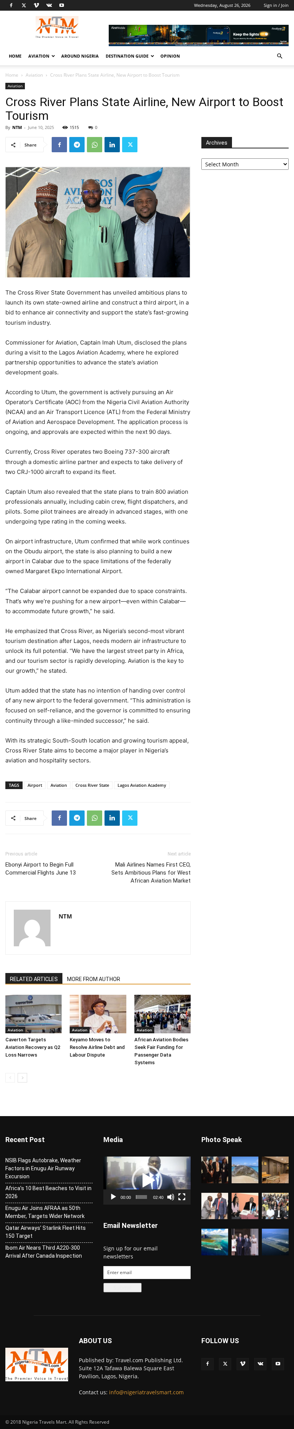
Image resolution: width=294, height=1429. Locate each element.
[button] (279, 56)
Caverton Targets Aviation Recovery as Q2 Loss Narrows (32, 1047)
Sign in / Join (276, 5)
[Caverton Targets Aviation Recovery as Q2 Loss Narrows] (33, 1014)
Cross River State (92, 785)
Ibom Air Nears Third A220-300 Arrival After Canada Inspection (43, 1252)
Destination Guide (127, 56)
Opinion (170, 56)
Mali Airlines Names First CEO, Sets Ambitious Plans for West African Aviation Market (151, 872)
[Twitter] (23, 5)
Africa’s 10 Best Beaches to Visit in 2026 (48, 1192)
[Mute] (171, 1197)
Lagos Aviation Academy (142, 785)
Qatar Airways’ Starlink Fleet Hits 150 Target (45, 1232)
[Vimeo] (36, 5)
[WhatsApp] (94, 144)
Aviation (38, 56)
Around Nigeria (80, 56)
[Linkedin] (112, 144)
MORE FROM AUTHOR (93, 979)
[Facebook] (11, 5)
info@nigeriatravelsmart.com (146, 1392)
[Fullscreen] (182, 1197)
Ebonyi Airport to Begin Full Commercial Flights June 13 (40, 868)
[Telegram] (77, 144)
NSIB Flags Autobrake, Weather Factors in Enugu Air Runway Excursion (43, 1168)
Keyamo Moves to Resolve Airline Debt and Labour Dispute (97, 1047)
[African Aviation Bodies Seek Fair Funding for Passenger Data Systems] (162, 1014)
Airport (35, 785)
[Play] (113, 1197)
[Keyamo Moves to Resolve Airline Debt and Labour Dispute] (98, 1014)
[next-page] (22, 1078)
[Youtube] (61, 5)
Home (15, 56)
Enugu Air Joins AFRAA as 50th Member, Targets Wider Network (45, 1212)
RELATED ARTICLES (34, 979)
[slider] (141, 1197)
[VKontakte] (49, 5)
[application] (147, 1180)
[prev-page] (10, 1078)
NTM (17, 127)
